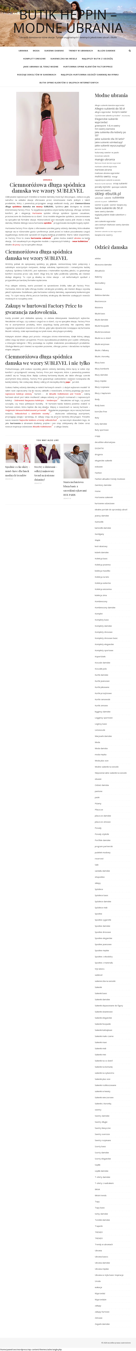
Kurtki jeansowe (102, 681)
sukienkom (113, 201)
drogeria (99, 454)
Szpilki (97, 1164)
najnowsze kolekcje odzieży (18, 393)
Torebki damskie (102, 1220)
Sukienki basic (101, 993)
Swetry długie (101, 1122)
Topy (97, 1201)
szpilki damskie (101, 1171)
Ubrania (23, 50)
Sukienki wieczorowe (104, 1097)
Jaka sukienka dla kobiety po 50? (110, 134)
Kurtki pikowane (102, 687)
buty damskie (101, 423)
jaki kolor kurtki (100, 149)
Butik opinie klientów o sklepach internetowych (69, 82)
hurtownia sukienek (41, 238)
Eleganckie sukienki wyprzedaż (106, 120)
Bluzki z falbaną (102, 350)
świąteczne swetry (104, 235)
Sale (97, 864)
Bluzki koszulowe (102, 332)
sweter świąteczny (118, 204)
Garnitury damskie (103, 485)
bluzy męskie (101, 381)
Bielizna (98, 289)
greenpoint (100, 125)
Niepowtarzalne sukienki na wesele (111, 772)
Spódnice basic (101, 895)
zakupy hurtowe (102, 1311)
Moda (36, 50)
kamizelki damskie (103, 528)
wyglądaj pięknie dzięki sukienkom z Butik (110, 216)
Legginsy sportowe (104, 717)
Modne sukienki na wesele (107, 766)
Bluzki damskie (106, 50)
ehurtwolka (126, 116)
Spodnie (98, 913)
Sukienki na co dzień (104, 1060)
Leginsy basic (101, 723)
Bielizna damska (102, 295)
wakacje (98, 1287)
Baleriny (98, 276)
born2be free (101, 411)
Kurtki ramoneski (102, 699)
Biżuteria (99, 307)
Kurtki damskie (101, 675)
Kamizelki (99, 521)
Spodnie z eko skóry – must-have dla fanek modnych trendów (17, 471)
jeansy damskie (102, 515)
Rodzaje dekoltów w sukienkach (36, 74)
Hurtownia (37, 213)
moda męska (100, 754)
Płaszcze (99, 809)
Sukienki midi (100, 1048)
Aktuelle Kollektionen (42, 426)
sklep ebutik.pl (108, 193)
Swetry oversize (102, 1134)
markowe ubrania (103, 169)
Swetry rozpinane (103, 1140)
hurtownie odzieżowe (104, 503)
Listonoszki (100, 730)
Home (98, 491)
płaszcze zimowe (103, 821)
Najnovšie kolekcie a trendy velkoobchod (38, 420)
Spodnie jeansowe (103, 944)
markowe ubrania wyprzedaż (107, 173)
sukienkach (99, 198)
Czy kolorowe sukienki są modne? (107, 115)
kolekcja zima (101, 595)
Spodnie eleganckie (103, 938)
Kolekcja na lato (102, 577)
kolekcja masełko (102, 570)
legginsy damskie (102, 711)
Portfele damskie (102, 840)
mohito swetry (103, 176)
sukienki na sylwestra (104, 1073)
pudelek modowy (102, 852)
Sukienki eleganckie (103, 1017)
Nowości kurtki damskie (103, 184)
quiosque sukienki (119, 187)
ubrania (77, 238)
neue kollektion (80, 241)
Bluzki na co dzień (103, 338)
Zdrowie (98, 1318)
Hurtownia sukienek (104, 497)
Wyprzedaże (100, 1299)
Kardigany (99, 534)
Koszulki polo (101, 668)
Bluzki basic (100, 313)
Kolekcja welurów (103, 583)
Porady (98, 828)
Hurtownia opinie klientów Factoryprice (88, 66)
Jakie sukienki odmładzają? (109, 142)
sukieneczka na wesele (63, 58)
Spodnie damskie (102, 926)
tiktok (97, 1189)
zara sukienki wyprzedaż (105, 221)
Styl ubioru (99, 968)
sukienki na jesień (101, 201)
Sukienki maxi (101, 1042)
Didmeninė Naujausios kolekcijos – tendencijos (35, 400)
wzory (39, 206)
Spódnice (99, 889)
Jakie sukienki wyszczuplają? (110, 145)
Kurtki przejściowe (103, 693)
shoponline (100, 877)
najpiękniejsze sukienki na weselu (107, 180)
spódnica (16, 206)
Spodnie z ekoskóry (104, 956)
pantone (98, 791)
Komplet (99, 613)
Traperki (99, 1226)
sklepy (98, 883)
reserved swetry (103, 190)
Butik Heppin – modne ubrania (68, 21)
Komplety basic (102, 619)
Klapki (97, 540)
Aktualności (100, 270)
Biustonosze (100, 301)
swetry (98, 1109)
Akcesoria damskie (103, 264)
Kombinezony (101, 601)
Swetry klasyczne (103, 1128)
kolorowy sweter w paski (107, 152)
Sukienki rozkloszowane (105, 1085)
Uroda (98, 1281)
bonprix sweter (119, 111)
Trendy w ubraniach (81, 50)
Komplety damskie (103, 626)
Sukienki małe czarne (104, 1036)
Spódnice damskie (103, 901)
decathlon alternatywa (105, 442)
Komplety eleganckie (104, 644)
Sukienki (98, 987)
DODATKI (99, 448)
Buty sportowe (102, 430)
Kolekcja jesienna (102, 564)
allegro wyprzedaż (103, 112)
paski (97, 797)
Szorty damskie (102, 1152)
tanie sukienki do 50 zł (108, 208)
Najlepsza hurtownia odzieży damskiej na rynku (90, 74)
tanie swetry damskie (104, 211)
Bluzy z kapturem (103, 393)
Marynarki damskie (103, 736)
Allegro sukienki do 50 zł (110, 108)
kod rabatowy (101, 546)
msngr (115, 176)
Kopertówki (100, 656)
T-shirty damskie (102, 1177)
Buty (97, 417)
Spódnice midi (101, 907)
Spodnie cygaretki (103, 919)
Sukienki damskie (54, 50)
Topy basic (100, 1207)
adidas (98, 258)
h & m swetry (113, 125)
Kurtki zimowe (101, 705)
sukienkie (118, 197)
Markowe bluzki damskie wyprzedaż (108, 163)
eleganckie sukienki (103, 460)
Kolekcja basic (101, 558)
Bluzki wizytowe (102, 344)
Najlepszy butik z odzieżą (97, 58)
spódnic (48, 223)
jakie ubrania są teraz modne (40, 66)
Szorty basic (100, 1146)
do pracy (16, 244)
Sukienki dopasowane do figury (109, 1005)
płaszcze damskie (103, 815)
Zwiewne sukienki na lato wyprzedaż (108, 231)
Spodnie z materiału (104, 962)
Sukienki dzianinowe (104, 1011)
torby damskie (101, 1213)
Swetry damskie (102, 1115)
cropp (97, 436)
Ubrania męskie (102, 1269)
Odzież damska (102, 785)
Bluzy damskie (101, 374)
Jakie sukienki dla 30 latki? (109, 138)
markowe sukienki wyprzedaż (106, 166)
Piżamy (98, 803)
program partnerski (104, 846)
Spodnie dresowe (103, 932)
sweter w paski (102, 204)
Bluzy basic (100, 362)
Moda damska (101, 748)
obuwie (98, 779)
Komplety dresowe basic (106, 638)
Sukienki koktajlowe (103, 1030)
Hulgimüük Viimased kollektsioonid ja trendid (25, 410)
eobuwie (99, 466)
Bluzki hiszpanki (102, 325)
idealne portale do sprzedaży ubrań (111, 509)
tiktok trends (101, 1195)
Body (97, 399)
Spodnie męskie (102, 950)
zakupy (98, 1305)
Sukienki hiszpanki (103, 1024)
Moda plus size (102, 760)
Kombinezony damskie (105, 607)
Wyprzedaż (100, 1293)
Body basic (100, 405)
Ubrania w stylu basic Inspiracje (109, 1275)
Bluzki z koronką (102, 356)
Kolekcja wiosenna (103, 589)
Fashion (98, 472)
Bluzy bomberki (102, 368)
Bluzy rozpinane (102, 387)
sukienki (107, 197)
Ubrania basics (101, 1256)
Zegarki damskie (102, 1324)
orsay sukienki (120, 183)
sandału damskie (102, 870)
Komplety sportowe (104, 650)
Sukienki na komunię (103, 1066)
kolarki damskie (102, 552)
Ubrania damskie (102, 1262)
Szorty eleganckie (103, 1158)
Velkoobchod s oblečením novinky (32, 413)
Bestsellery (100, 283)
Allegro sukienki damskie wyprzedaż (109, 105)
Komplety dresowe (34, 58)
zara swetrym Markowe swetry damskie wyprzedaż (112, 226)
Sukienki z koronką (103, 1103)
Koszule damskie (102, 662)
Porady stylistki (102, 834)
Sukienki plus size (102, 1079)
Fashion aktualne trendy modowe (110, 479)
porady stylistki (102, 186)
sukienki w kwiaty (102, 1091)
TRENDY (99, 1232)
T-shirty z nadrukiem (104, 1183)
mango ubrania (105, 159)
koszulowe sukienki (102, 156)
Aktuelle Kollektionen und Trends (65, 393)
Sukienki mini (100, 1054)
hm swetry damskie (105, 128)
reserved (99, 858)
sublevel (98, 975)
